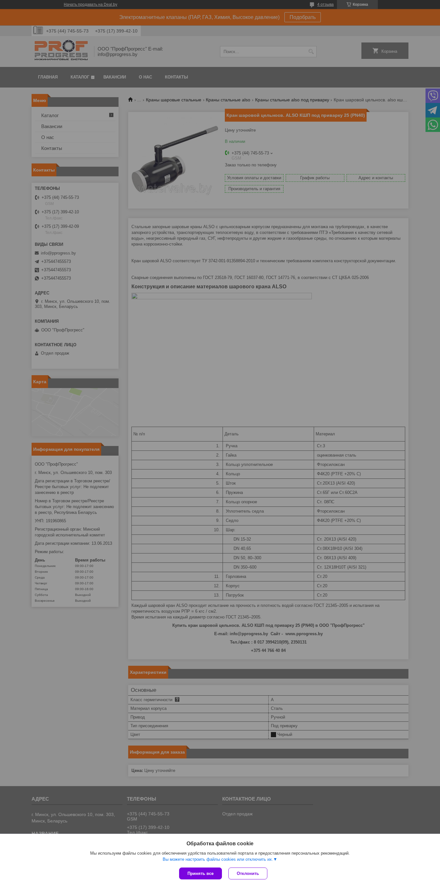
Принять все (200, 873)
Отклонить (248, 873)
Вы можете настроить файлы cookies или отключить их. (218, 859)
